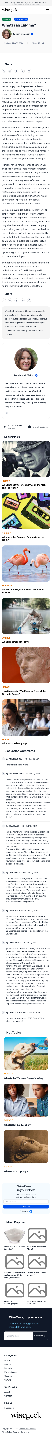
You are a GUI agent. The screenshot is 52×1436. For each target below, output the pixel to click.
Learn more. (37, 4)
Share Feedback (40, 427)
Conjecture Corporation (27, 1429)
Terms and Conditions (21, 1432)
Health (5, 739)
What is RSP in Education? (18, 1124)
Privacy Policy (7, 1432)
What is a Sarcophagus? (17, 1171)
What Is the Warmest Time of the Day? (24, 1078)
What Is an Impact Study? (15, 641)
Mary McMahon (22, 34)
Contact (8, 1395)
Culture (6, 533)
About (7, 1392)
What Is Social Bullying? (14, 743)
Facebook (9, 1408)
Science (6, 638)
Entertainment (10, 1372)
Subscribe (26, 1206)
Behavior (7, 585)
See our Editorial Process (14, 427)
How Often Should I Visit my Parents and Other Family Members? (14, 1275)
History (6, 481)
